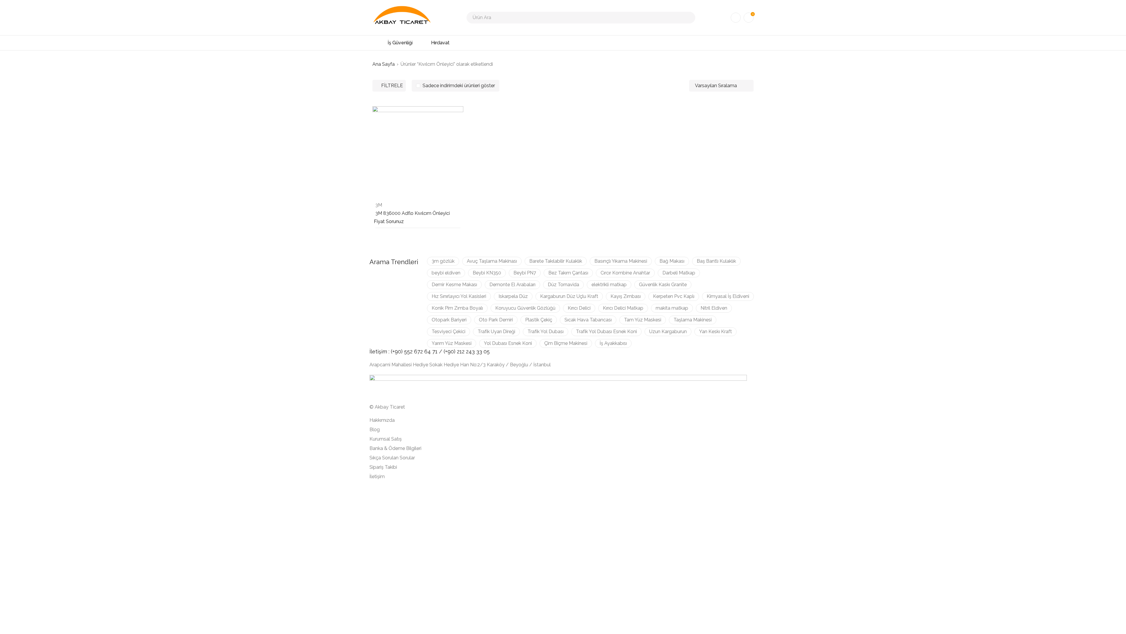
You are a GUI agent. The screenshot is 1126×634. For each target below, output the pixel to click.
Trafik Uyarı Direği (496, 331)
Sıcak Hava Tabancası (588, 320)
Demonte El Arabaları (512, 284)
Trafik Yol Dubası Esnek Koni (606, 331)
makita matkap (672, 308)
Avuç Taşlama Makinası (492, 261)
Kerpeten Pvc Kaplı (673, 296)
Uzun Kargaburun (668, 331)
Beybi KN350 (487, 273)
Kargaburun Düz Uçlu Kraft (569, 296)
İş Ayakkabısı (613, 343)
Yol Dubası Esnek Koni (508, 343)
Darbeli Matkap (678, 273)
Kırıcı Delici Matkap (623, 308)
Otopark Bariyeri (449, 320)
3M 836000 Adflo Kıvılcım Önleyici (412, 213)
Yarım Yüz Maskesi (452, 343)
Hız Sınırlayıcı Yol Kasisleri (459, 296)
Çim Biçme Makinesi (565, 343)
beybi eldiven (446, 273)
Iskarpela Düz (513, 296)
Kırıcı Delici (579, 308)
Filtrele (392, 85)
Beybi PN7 (524, 273)
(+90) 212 (455, 351)
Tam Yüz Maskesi (642, 320)
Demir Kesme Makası (454, 284)
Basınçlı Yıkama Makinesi (620, 261)
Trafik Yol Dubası (546, 331)
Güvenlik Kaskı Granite (663, 284)
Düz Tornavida (563, 284)
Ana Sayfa (383, 64)
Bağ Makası (671, 261)
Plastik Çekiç (538, 320)
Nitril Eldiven (714, 308)
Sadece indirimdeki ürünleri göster (459, 85)
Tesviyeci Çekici (448, 331)
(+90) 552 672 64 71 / (417, 351)
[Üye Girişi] (736, 18)
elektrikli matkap (609, 284)
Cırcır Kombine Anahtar (625, 273)
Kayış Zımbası (626, 296)
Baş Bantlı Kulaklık (716, 261)
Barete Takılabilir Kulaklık (555, 261)
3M (378, 205)
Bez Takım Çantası (568, 273)
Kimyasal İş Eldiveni (728, 296)
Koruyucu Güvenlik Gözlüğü (525, 308)
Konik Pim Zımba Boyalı (457, 308)
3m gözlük (443, 261)
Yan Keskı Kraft (715, 331)
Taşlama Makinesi (693, 320)
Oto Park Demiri (496, 320)
